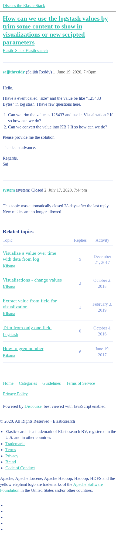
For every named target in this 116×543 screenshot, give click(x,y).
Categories (28, 383)
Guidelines (51, 383)
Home (8, 383)
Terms (10, 449)
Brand (10, 462)
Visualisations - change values (32, 280)
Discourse (33, 406)
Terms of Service (80, 383)
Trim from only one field (27, 327)
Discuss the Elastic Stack (24, 5)
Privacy (11, 456)
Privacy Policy (15, 394)
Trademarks (15, 443)
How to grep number (23, 348)
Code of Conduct (20, 468)
